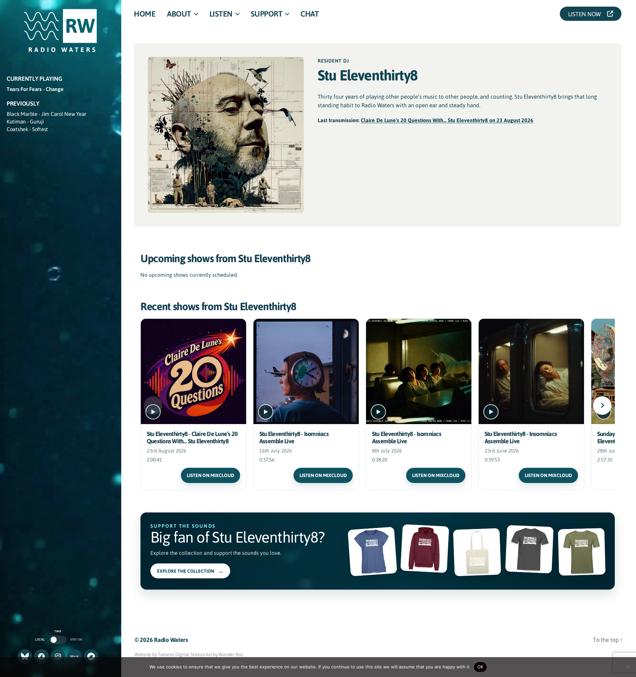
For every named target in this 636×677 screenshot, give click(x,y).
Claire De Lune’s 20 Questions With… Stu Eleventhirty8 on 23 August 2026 (447, 120)
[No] (627, 667)
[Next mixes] (602, 405)
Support (267, 13)
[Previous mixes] (153, 405)
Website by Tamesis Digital (161, 654)
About (179, 13)
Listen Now (586, 14)
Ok (480, 666)
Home (144, 13)
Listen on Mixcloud (210, 475)
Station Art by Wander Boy (216, 654)
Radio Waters (171, 640)
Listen (221, 13)
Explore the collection (190, 571)
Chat (309, 13)
